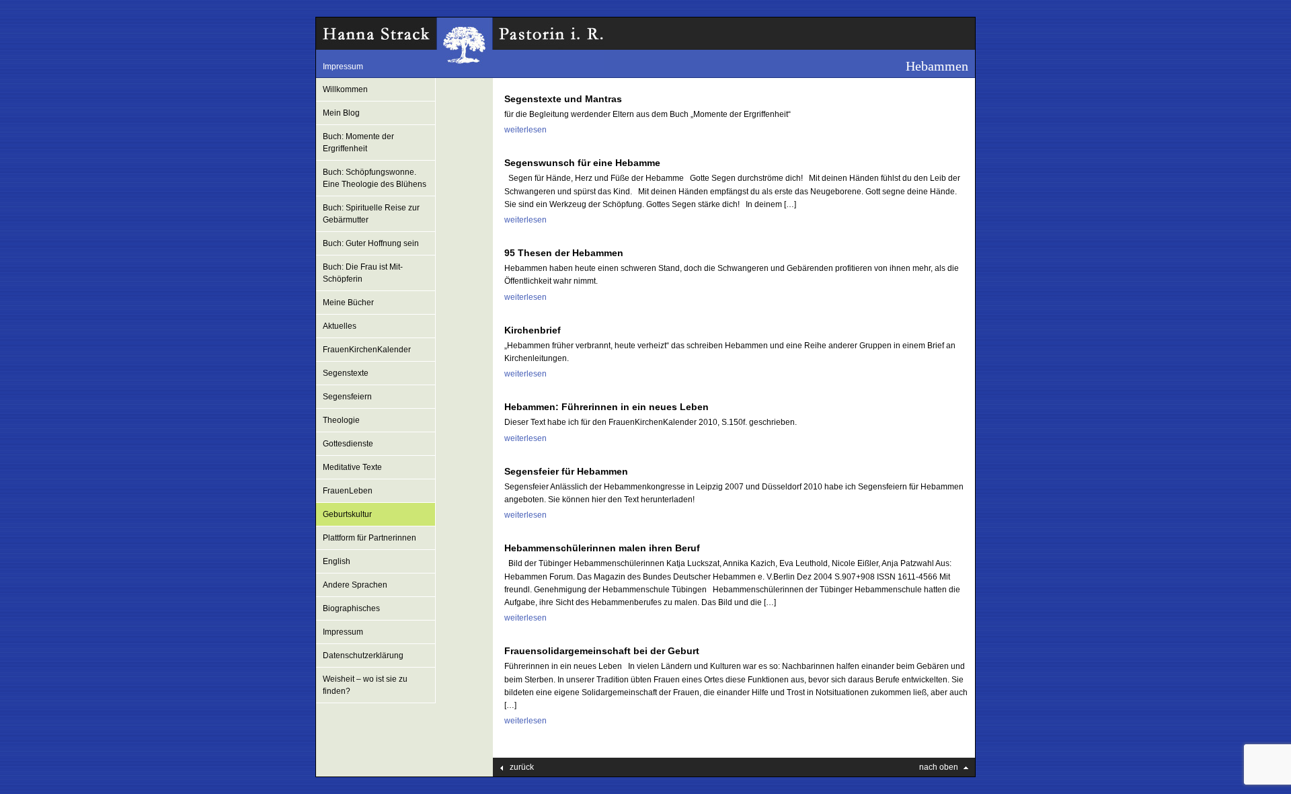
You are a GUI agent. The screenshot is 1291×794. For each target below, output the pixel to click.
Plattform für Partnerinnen (369, 538)
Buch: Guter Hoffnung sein (371, 243)
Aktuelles (339, 326)
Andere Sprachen (355, 585)
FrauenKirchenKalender (367, 349)
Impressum (343, 66)
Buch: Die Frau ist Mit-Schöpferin (363, 273)
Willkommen (345, 89)
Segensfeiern (347, 396)
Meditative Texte (352, 467)
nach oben (938, 767)
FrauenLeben (348, 490)
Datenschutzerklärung (363, 655)
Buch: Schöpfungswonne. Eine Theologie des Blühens (374, 178)
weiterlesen (525, 129)
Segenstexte (345, 373)
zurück (522, 767)
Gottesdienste (348, 443)
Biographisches (351, 608)
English (336, 561)
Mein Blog (341, 113)
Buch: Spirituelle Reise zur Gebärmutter (371, 214)
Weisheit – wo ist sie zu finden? (365, 685)
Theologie (341, 420)
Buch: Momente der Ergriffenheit (358, 142)
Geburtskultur (347, 514)
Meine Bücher (348, 302)
